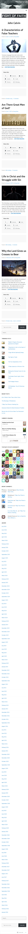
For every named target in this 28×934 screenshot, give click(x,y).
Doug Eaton (16, 36)
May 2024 (4, 610)
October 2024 (5, 593)
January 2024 (5, 624)
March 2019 (5, 824)
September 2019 (6, 803)
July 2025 (4, 561)
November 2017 (6, 870)
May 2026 (4, 533)
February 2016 (5, 908)
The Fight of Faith (12, 357)
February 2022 (5, 705)
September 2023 (6, 638)
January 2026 (5, 547)
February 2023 (5, 663)
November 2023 (6, 631)
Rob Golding (8, 170)
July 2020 (4, 772)
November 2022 (6, 673)
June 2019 (4, 814)
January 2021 (5, 751)
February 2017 (5, 880)
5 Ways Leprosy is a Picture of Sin (16, 366)
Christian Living (9, 98)
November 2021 (6, 715)
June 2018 (4, 856)
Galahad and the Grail (8, 422)
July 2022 (4, 687)
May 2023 (4, 652)
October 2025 (5, 551)
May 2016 (4, 898)
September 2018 (6, 845)
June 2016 (4, 894)
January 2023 (5, 666)
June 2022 (4, 691)
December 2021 (5, 712)
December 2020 (5, 754)
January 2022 (5, 708)
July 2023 (4, 645)
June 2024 (4, 607)
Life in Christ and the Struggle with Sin (13, 178)
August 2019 (5, 807)
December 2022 (5, 670)
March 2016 (5, 905)
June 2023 (4, 649)
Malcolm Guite (5, 424)
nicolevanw (10, 505)
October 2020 (5, 761)
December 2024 (5, 586)
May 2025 (4, 568)
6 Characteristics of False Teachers (12, 31)
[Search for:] (14, 332)
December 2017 (5, 866)
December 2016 (5, 884)
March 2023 (5, 659)
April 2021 (4, 740)
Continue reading (10, 67)
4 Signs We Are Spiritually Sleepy (16, 352)
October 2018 (5, 842)
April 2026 (4, 537)
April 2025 (4, 572)
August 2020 (5, 768)
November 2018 (6, 838)
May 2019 (4, 817)
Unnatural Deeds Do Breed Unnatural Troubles (13, 408)
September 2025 (6, 554)
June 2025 (4, 565)
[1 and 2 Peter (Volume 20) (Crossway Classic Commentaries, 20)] (24, 437)
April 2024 (4, 614)
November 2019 (6, 796)
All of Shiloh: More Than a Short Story (11, 397)
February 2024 (5, 621)
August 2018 (5, 849)
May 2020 (4, 779)
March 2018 (5, 859)
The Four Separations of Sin (15, 361)
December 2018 (5, 835)
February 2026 (5, 544)
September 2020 (6, 765)
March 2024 (5, 617)
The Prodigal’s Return (13, 381)
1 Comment (14, 244)
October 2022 (5, 677)
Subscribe (22, 327)
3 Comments (15, 170)
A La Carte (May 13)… (13, 511)
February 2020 (5, 789)
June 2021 (4, 733)
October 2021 (5, 719)
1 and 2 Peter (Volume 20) (9, 435)
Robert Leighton (5, 436)
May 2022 (4, 694)
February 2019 (5, 828)
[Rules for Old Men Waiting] (24, 431)
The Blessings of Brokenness (9, 401)
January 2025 (5, 582)
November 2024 (6, 589)
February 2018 (5, 863)
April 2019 (4, 821)
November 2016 (6, 887)
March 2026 (5, 540)
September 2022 (6, 680)
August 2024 (5, 600)
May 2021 (4, 737)
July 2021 (4, 730)
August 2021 (5, 726)
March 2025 (5, 575)
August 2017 (5, 873)
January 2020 (5, 793)
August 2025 (5, 558)
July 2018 (4, 852)
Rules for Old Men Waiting (9, 428)
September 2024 (6, 596)
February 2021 (5, 747)
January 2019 (5, 831)
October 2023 (5, 635)
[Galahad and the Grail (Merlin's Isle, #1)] (24, 425)
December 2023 (5, 628)
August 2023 (5, 642)
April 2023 (4, 656)
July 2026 (4, 526)
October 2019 (5, 800)
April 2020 (4, 782)
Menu (26, 10)
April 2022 (4, 698)
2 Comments (16, 98)
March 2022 (5, 701)
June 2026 (4, 530)
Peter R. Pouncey (5, 430)
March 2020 (5, 786)
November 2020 (6, 758)
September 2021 (6, 722)
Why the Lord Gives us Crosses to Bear (14, 252)
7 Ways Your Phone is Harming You (10, 404)
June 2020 (4, 775)
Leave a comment (17, 321)
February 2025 (5, 579)
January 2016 (5, 912)
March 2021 (5, 744)
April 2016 (4, 901)
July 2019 (4, 810)
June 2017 (4, 877)
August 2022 (5, 684)
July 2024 (4, 603)
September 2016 (6, 891)
